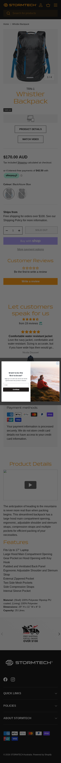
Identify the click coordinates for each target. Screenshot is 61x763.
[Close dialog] (57, 363)
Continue (16, 390)
